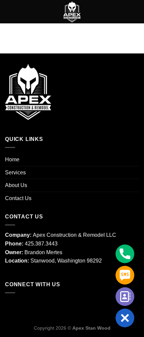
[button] (125, 318)
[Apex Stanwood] (72, 11)
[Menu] (9, 11)
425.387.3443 (41, 243)
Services (15, 172)
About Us (16, 185)
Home (12, 159)
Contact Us (18, 198)
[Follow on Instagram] (25, 306)
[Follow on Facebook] (11, 306)
